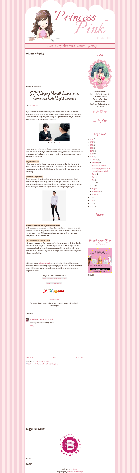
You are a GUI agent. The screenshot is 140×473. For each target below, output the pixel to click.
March (94, 174)
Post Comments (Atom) (42, 361)
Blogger (75, 469)
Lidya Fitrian (34, 319)
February (95, 163)
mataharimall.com (54, 300)
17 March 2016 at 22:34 (46, 319)
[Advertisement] (54, 70)
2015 (91, 154)
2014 (91, 151)
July (93, 186)
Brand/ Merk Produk (65, 45)
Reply (32, 326)
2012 (91, 145)
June (94, 183)
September (96, 191)
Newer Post (29, 357)
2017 (91, 197)
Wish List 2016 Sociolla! (99, 165)
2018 (92, 200)
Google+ (48, 283)
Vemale (58, 143)
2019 (92, 203)
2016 (92, 157)
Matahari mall (34, 105)
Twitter (54, 283)
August (94, 189)
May (93, 180)
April (94, 177)
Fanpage (44, 278)
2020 (92, 206)
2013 (91, 148)
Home (50, 45)
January (95, 160)
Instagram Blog (62, 278)
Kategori (81, 45)
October (95, 194)
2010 (92, 139)
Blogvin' (59, 283)
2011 (91, 142)
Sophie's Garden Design (75, 472)
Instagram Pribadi (52, 278)
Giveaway (92, 45)
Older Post (79, 357)
